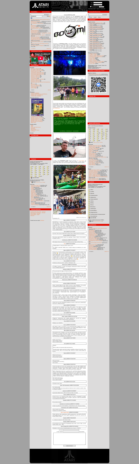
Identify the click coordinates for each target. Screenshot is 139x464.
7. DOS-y (92, 201)
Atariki (32, 125)
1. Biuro (91, 189)
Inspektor (33, 203)
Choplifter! (33, 188)
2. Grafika (92, 191)
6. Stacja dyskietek (94, 199)
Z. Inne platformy (93, 216)
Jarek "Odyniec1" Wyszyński (94, 162)
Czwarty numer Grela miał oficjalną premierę (39, 43)
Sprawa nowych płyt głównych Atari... (96, 22)
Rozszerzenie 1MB (92, 238)
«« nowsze (33, 48)
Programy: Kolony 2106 (93, 172)
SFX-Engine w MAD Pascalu (36, 69)
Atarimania (33, 128)
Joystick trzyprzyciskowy (94, 239)
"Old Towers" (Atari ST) (35, 185)
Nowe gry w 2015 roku (35, 81)
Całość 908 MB (93, 217)
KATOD (90, 152)
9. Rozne (92, 204)
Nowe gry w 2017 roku (35, 77)
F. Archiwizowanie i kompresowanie (97, 214)
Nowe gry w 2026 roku (35, 36)
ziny (99, 140)
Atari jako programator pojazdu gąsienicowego (40, 19)
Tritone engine (33, 86)
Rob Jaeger (91, 158)
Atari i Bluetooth (92, 230)
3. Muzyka (92, 193)
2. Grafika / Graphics (93, 54)
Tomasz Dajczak (92, 147)
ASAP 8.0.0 (33, 26)
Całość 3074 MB (35, 177)
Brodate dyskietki (34, 30)
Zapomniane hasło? (92, 8)
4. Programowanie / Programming (95, 56)
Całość (34, 182)
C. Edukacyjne (93, 208)
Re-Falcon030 (33, 22)
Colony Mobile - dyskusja (35, 213)
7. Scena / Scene (92, 59)
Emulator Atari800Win (35, 93)
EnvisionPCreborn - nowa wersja (95, 28)
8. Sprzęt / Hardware (93, 60)
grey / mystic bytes (65, 412)
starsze (49, 89)
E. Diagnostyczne (93, 212)
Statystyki (32, 215)
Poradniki (32, 67)
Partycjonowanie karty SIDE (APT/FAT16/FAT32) (40, 82)
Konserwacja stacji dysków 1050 (37, 73)
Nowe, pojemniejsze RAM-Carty (95, 169)
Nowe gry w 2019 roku (35, 76)
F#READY (91, 150)
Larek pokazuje (34, 78)
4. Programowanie (93, 195)
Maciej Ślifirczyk (92, 161)
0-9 (32, 166)
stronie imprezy (81, 160)
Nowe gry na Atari (92, 40)
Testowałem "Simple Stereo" (94, 237)
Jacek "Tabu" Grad (92, 159)
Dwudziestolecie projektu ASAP (37, 41)
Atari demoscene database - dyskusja (37, 212)
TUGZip (43, 182)
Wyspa (32, 196)
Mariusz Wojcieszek (93, 153)
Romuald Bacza (92, 154)
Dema (99, 17)
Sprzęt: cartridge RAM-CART (94, 175)
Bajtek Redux (33, 122)
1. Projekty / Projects (93, 53)
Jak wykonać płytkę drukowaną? (95, 242)
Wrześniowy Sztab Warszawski (95, 26)
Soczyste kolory (92, 245)
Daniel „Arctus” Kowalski (93, 151)
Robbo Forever (34, 193)
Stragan (89, 168)
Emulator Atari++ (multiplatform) (37, 94)
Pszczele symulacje (93, 38)
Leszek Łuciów (92, 156)
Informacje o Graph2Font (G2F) (95, 34)
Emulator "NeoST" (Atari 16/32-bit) (95, 46)
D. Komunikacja (93, 210)
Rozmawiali (90, 144)
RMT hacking (91, 32)
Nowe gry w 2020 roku (35, 75)
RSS (48, 16)
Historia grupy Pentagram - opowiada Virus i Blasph (41, 33)
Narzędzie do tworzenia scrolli (37, 70)
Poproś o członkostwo (101, 8)
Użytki (95, 17)
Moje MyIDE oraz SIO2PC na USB (95, 240)
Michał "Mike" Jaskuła (93, 149)
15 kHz (90, 49)
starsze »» (49, 48)
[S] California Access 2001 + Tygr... (95, 36)
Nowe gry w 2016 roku (35, 80)
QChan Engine (34, 87)
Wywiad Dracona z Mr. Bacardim (95, 146)
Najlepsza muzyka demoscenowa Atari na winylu (40, 39)
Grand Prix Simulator (35, 204)
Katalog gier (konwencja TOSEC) (37, 179)
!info (99, 132)
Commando (33, 190)
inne (41, 176)
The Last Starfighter (35, 198)
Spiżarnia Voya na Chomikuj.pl (37, 121)
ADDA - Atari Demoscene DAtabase (95, 125)
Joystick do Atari (92, 235)
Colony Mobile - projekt (34, 214)
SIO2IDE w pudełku (92, 248)
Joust (32, 189)
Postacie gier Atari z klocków (36, 28)
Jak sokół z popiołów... (35, 27)
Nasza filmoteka (34, 32)
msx (103, 134)
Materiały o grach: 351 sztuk (36, 120)
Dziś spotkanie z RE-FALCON (37, 23)
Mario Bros (33, 191)
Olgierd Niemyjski (92, 164)
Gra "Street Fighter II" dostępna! (37, 45)
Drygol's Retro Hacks (35, 130)
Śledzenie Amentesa (93, 155)
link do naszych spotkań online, (95, 74)
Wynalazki (90, 227)
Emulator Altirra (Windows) (36, 95)
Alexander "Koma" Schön (94, 160)
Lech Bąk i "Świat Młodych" (94, 148)
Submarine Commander (35, 186)
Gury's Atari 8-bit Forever (36, 127)
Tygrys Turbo (91, 236)
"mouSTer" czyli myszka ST (94, 170)
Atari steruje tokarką (93, 249)
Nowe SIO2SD (92, 232)
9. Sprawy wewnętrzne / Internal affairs (96, 61)
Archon (32, 197)
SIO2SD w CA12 (92, 233)
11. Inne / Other (92, 63)
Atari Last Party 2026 (35, 37)
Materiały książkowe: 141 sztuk (37, 118)
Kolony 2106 (33, 194)
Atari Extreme (33, 25)
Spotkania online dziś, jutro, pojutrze (38, 34)
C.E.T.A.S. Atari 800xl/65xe (94, 42)
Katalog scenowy (91, 127)
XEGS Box (91, 246)
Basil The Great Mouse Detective (37, 200)
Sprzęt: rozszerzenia (93, 173)
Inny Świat (33, 202)
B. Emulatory (92, 206)
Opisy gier (32, 184)
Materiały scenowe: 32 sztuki (36, 117)
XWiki (32, 126)
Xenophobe (33, 192)
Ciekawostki (91, 24)
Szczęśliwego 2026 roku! (36, 38)
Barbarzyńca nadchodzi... (36, 21)
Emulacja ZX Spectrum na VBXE (37, 79)
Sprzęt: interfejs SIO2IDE (94, 178)
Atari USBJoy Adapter (93, 171)
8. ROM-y (92, 202)
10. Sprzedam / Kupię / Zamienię (95, 62)
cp (107, 129)
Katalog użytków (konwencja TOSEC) (96, 219)
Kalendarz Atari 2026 (35, 31)
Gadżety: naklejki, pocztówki (94, 174)
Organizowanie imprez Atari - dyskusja (37, 211)
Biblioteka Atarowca (34, 97)
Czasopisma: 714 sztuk (35, 116)
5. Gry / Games (92, 57)
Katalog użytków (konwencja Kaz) (95, 184)
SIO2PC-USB (91, 231)
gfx (107, 131)
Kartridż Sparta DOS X (35, 71)
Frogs (32, 187)
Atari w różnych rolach (93, 247)
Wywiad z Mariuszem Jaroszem (95, 145)
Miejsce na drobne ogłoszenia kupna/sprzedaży (98, 176)
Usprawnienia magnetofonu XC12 (37, 72)
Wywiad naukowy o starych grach (95, 44)
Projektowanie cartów (93, 234)
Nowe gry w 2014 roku (35, 85)
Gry (91, 17)
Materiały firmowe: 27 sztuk (36, 119)
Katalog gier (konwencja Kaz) (36, 161)
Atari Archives (33, 129)
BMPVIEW (33, 84)
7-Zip (41, 182)
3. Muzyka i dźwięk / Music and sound (96, 55)
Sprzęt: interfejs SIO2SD (93, 179)
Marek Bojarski (92, 163)
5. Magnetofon (93, 197)
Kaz (65, 243)
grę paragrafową (56, 108)
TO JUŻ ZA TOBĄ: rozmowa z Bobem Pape (97, 157)
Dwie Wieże (33, 199)
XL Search (33, 131)
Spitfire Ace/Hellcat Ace (35, 195)
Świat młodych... (92, 30)
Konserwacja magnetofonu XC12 (37, 74)
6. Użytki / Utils (92, 58)
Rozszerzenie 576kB (93, 244)
